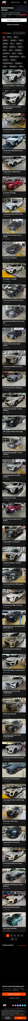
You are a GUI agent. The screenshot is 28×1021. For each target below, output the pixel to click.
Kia (11, 50)
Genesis (19, 43)
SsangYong (18, 63)
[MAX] (20, 1005)
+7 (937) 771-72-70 (15, 2)
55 (12, 939)
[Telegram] (23, 1005)
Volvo (21, 66)
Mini (23, 56)
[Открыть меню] (25, 2)
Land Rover (6, 53)
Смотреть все (22, 945)
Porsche (13, 59)
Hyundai (12, 46)
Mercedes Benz (14, 56)
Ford (12, 43)
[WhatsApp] (25, 1005)
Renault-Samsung (8, 63)
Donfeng (5, 43)
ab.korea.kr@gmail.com (19, 1008)
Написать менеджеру (14, 24)
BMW (16, 37)
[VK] (15, 1005)
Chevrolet (13, 40)
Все (4, 37)
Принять (20, 1017)
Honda (5, 46)
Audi (9, 37)
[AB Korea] (4, 2)
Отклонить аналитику (7, 1018)
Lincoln (20, 53)
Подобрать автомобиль (14, 20)
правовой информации (20, 1015)
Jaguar (20, 46)
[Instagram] (18, 1005)
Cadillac (5, 40)
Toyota (5, 66)
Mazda (5, 56)
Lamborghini (18, 50)
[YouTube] (13, 1005)
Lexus (14, 53)
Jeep (5, 50)
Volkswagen (13, 66)
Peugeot (5, 59)
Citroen (21, 40)
